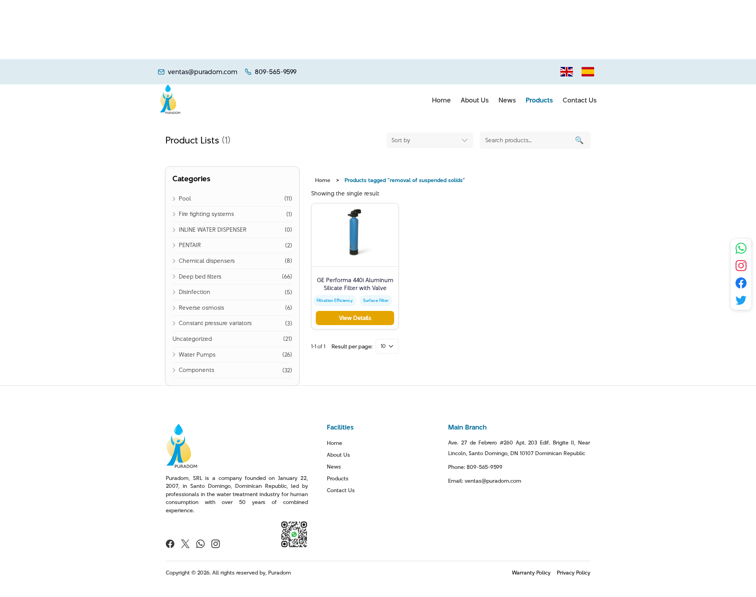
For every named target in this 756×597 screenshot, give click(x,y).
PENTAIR (190, 245)
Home (441, 100)
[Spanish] (588, 71)
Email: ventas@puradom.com (484, 481)
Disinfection (194, 292)
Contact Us (580, 100)
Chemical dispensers (207, 261)
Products (539, 100)
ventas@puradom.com (202, 71)
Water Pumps (197, 354)
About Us (475, 100)
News (507, 100)
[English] (566, 71)
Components (196, 370)
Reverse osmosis (201, 307)
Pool (185, 198)
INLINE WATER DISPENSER (212, 229)
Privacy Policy (573, 573)
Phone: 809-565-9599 (475, 467)
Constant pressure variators (215, 323)
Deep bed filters (200, 276)
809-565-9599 (275, 71)
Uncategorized (192, 339)
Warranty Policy (531, 573)
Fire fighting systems (206, 214)
